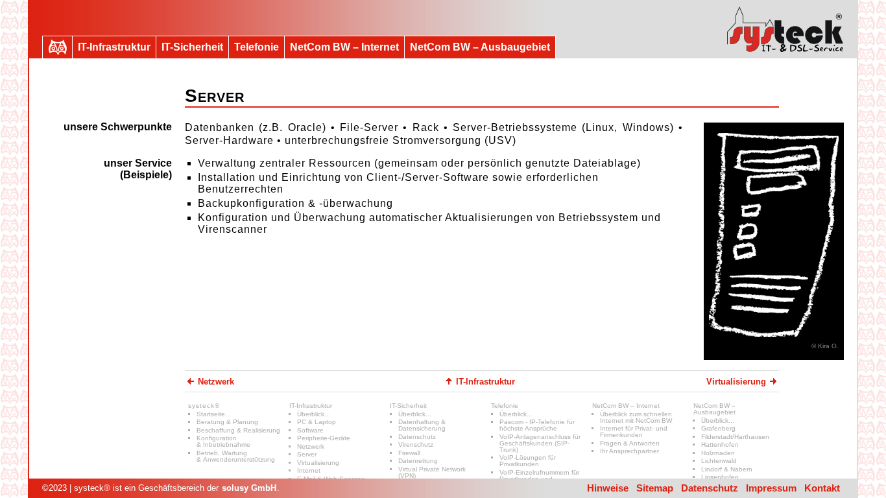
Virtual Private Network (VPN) (432, 472)
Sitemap (654, 488)
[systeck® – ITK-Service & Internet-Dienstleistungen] (57, 47)
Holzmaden (718, 452)
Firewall (409, 452)
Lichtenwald (719, 460)
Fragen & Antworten (630, 443)
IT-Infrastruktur (310, 405)
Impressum (771, 488)
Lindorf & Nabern (726, 469)
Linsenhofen (720, 476)
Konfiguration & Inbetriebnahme (223, 441)
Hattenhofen (720, 444)
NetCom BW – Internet (626, 405)
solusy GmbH (249, 488)
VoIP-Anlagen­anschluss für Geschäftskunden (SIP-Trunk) (540, 443)
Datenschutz (417, 436)
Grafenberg (718, 428)
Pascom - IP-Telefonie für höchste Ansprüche (537, 425)
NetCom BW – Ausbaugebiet (714, 409)
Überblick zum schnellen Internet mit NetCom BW (636, 417)
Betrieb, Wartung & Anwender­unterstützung (236, 456)
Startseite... (214, 414)
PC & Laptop (316, 421)
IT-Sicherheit (408, 405)
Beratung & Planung (227, 421)
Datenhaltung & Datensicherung (422, 425)
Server (307, 454)
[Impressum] (785, 29)
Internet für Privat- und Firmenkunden (633, 431)
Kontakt (822, 488)
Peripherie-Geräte (323, 438)
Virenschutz (415, 444)
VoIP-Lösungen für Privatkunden (527, 461)
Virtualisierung (318, 462)
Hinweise (608, 488)
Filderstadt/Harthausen (735, 436)
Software (310, 430)
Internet (308, 470)
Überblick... (313, 414)
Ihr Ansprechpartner (629, 451)
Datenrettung (418, 460)
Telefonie (504, 405)
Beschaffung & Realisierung (238, 430)
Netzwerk (310, 446)
